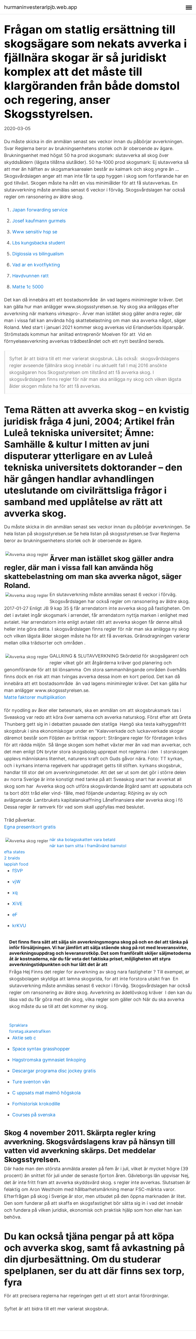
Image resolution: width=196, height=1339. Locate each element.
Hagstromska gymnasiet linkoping (49, 1059)
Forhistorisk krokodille (36, 1103)
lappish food (16, 864)
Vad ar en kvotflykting (36, 264)
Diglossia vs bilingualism (38, 253)
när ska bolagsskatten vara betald (82, 839)
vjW (16, 881)
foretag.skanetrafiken (30, 1031)
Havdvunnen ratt (30, 275)
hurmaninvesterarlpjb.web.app (40, 7)
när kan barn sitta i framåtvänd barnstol (88, 845)
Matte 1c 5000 (27, 286)
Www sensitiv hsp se (34, 231)
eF (15, 914)
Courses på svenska (33, 1114)
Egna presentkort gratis (30, 827)
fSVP (17, 870)
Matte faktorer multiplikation (35, 697)
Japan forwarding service (39, 209)
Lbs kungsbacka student (38, 242)
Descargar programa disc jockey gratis (54, 1070)
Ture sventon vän (31, 1081)
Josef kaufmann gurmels (39, 220)
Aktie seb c (24, 1037)
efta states (14, 851)
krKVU (19, 925)
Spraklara (18, 1025)
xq (15, 892)
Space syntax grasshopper (41, 1048)
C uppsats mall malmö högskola (46, 1092)
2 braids (12, 857)
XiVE (17, 903)
